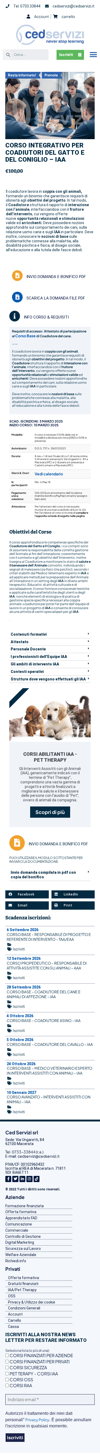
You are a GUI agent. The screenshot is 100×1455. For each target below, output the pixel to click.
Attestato (20, 642)
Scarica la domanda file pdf (55, 298)
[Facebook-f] (8, 1179)
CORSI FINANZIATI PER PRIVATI (39, 1361)
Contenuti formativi (29, 634)
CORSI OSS (21, 1379)
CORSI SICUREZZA (28, 1367)
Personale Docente (28, 649)
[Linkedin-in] (22, 1179)
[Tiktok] (36, 1179)
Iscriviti (19, 948)
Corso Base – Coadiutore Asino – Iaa (44, 1020)
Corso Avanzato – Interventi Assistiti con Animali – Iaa (48, 1099)
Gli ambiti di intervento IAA (35, 664)
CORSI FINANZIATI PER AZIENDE (41, 1355)
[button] (93, 55)
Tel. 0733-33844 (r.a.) (24, 1151)
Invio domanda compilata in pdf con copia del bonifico (43, 874)
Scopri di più (50, 812)
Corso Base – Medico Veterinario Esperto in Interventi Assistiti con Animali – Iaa (49, 1070)
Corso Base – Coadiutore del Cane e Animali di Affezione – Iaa (44, 994)
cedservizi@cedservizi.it (39, 1156)
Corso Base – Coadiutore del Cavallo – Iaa (50, 1044)
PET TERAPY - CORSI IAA (33, 1373)
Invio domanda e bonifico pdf (56, 276)
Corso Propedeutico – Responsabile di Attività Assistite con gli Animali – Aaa (47, 965)
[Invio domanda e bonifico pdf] (17, 275)
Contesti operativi (27, 671)
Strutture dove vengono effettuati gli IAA (48, 679)
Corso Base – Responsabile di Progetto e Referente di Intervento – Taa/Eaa (49, 937)
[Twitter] (15, 1179)
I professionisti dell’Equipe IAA (39, 656)
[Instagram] (29, 1179)
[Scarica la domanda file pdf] (17, 297)
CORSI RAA (20, 1385)
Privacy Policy (37, 1419)
